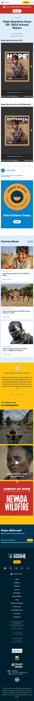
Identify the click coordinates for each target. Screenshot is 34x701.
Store (17, 600)
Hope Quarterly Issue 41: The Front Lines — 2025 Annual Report (15, 350)
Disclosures (17, 613)
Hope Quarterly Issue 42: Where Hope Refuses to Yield (16, 312)
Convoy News (17, 17)
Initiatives (17, 583)
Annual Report (5, 175)
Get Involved (17, 593)
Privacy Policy (17, 606)
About (17, 579)
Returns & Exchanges (17, 603)
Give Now (17, 11)
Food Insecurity (18, 175)
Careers (17, 589)
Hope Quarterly (5, 176)
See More (30, 241)
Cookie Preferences (17, 610)
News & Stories (17, 596)
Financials (17, 586)
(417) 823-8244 (18, 634)
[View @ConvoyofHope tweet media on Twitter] (17, 388)
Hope (11, 175)
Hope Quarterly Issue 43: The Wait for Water (16, 274)
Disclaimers (17, 617)
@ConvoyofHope (6, 518)
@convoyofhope (20, 394)
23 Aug (12, 394)
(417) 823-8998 (18, 632)
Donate (26, 2)
